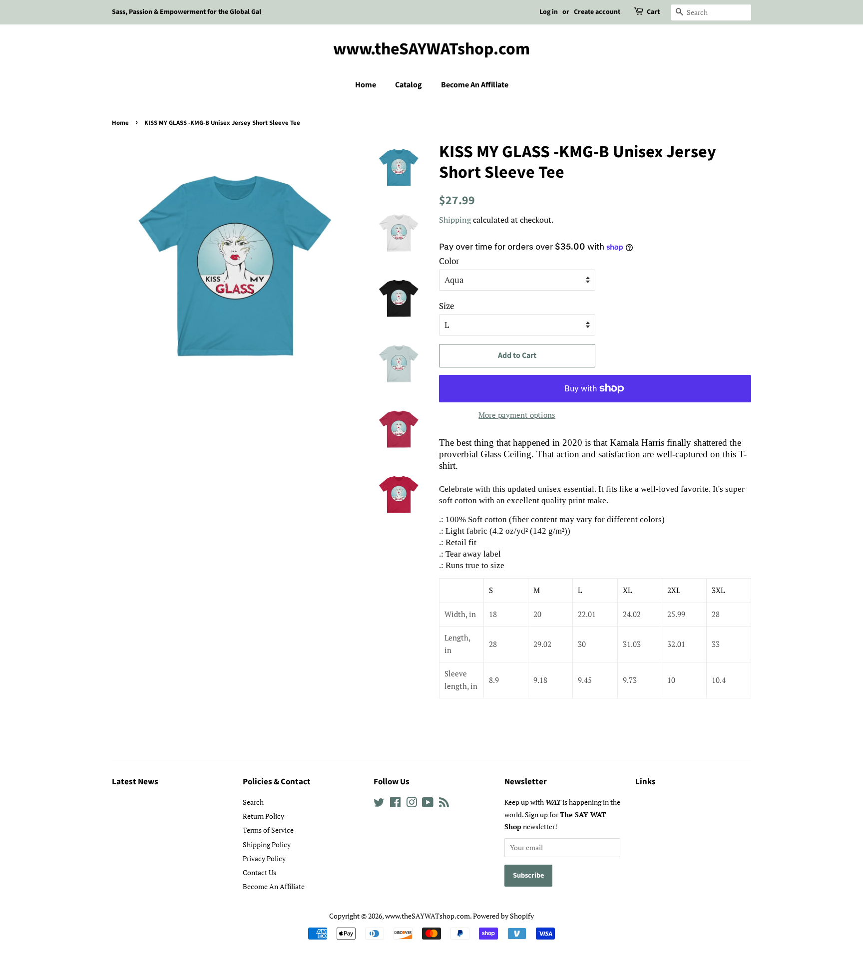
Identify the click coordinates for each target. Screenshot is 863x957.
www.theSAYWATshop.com (431, 49)
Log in (548, 12)
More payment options (516, 415)
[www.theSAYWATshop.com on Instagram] (411, 804)
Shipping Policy (267, 844)
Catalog (408, 84)
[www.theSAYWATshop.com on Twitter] (379, 804)
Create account (597, 12)
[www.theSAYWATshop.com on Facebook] (395, 804)
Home (365, 84)
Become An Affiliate (474, 84)
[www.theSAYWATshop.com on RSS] (443, 804)
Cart (653, 12)
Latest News (135, 782)
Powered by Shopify (503, 916)
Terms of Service (268, 830)
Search (253, 802)
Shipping (455, 219)
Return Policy (263, 816)
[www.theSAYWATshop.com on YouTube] (427, 804)
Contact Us (259, 872)
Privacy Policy (264, 858)
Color (449, 261)
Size (446, 306)
